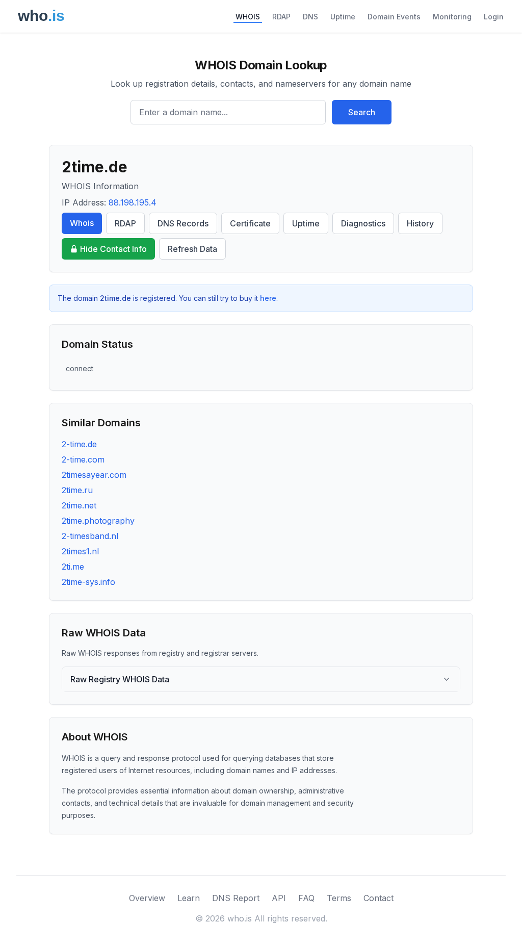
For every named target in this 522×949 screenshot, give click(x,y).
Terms (339, 898)
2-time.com (83, 459)
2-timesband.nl (90, 536)
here (268, 298)
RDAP (281, 16)
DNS (310, 16)
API (279, 898)
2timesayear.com (94, 475)
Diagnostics (363, 223)
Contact (378, 898)
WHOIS (248, 16)
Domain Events (394, 16)
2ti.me (73, 566)
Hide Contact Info (113, 249)
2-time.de (79, 444)
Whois (82, 223)
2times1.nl (80, 551)
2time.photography (98, 521)
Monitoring (452, 16)
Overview (147, 898)
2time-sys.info (88, 582)
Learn (188, 898)
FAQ (306, 898)
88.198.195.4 (132, 202)
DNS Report (235, 898)
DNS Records (183, 223)
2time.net (79, 505)
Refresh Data (192, 249)
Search (361, 112)
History (420, 223)
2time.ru (77, 490)
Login (494, 16)
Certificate (250, 223)
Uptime (342, 16)
